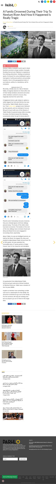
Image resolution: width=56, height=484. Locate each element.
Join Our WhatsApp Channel (10, 476)
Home (4, 22)
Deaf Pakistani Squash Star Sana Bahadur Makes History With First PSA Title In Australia (40, 446)
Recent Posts (5, 313)
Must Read (9, 22)
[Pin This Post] (19, 61)
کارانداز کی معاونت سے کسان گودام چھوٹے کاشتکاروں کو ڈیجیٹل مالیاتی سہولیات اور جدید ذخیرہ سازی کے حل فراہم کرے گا (12, 392)
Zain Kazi (11, 26)
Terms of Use (43, 478)
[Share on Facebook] (10, 61)
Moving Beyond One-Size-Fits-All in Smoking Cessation (40, 449)
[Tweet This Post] (14, 61)
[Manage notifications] (3, 481)
